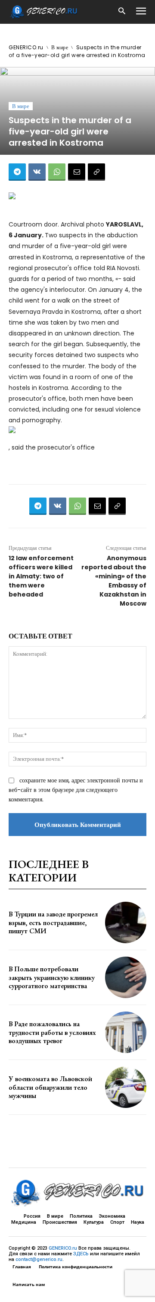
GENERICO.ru (26, 47)
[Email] (76, 172)
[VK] (37, 172)
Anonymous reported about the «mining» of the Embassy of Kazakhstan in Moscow (113, 581)
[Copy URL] (96, 172)
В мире (59, 47)
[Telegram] (17, 172)
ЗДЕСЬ (81, 1254)
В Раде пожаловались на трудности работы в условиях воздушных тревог (52, 1032)
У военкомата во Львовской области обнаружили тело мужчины (50, 1087)
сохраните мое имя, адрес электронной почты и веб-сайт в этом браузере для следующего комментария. (76, 790)
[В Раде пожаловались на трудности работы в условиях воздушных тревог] (125, 1032)
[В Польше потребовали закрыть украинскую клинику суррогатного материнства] (125, 977)
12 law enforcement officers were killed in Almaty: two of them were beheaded (41, 576)
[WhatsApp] (56, 172)
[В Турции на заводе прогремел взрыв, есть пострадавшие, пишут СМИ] (125, 922)
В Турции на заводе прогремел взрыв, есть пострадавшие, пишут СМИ (53, 922)
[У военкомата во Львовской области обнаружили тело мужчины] (125, 1087)
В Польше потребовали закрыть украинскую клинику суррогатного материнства (52, 977)
